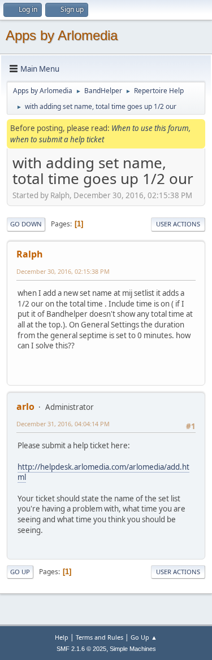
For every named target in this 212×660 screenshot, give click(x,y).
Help (61, 637)
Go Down (26, 224)
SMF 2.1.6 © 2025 (81, 648)
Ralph (29, 254)
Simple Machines (133, 648)
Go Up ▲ (144, 637)
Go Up (20, 571)
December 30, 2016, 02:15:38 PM (63, 271)
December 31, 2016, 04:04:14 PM (63, 423)
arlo (25, 406)
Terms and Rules (99, 637)
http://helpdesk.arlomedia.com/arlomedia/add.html (103, 472)
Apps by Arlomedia (62, 35)
